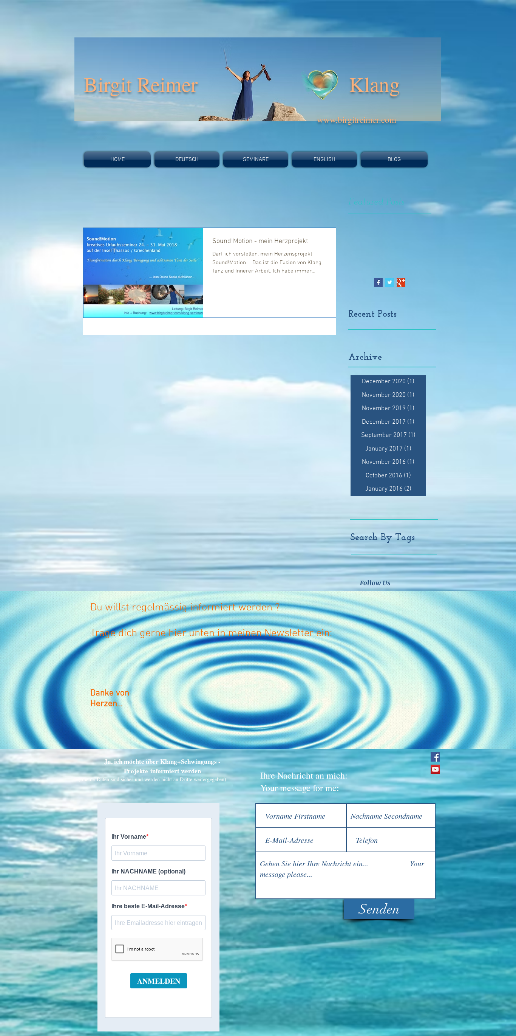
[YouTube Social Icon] (435, 769)
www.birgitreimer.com (356, 119)
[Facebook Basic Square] (378, 282)
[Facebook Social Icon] (435, 757)
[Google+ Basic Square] (401, 282)
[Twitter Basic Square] (389, 282)
